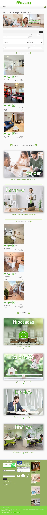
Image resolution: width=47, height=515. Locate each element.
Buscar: (4, 474)
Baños (4, 46)
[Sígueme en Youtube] (6, 7)
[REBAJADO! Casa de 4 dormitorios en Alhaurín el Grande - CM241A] (13, 233)
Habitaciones (30, 40)
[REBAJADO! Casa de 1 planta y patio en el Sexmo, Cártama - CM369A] (13, 262)
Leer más (10, 510)
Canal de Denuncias (6, 484)
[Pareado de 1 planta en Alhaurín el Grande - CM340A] (13, 290)
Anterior (4, 21)
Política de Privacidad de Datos (7, 481)
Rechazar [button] (17, 512)
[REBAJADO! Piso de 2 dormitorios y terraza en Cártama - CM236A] (13, 93)
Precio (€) (30, 34)
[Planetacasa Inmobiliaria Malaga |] (23, 2)
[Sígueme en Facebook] (2, 7)
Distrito (4, 40)
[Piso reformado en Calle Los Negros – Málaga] (13, 122)
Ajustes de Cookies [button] (5, 512)
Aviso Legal (4, 485)
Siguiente (43, 21)
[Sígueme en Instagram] (4, 7)
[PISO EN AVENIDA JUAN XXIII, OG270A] (13, 65)
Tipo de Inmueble (31, 46)
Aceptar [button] (12, 512)
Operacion (5, 35)
